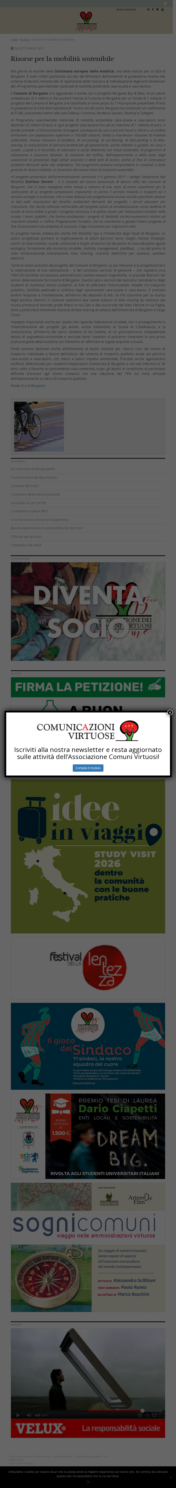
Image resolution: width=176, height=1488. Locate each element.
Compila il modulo (88, 768)
